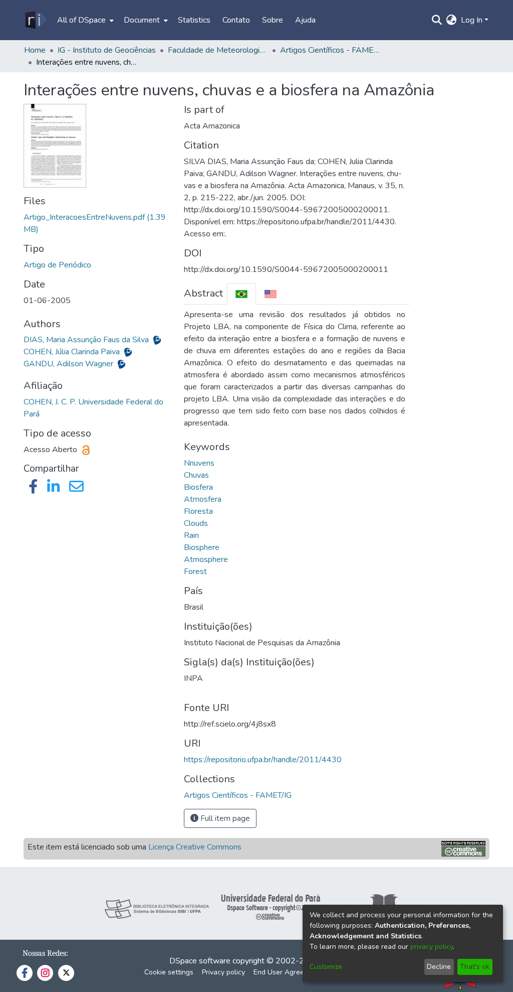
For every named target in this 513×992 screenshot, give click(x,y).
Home (35, 50)
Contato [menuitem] (236, 20)
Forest (195, 571)
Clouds (196, 523)
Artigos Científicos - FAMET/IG (330, 50)
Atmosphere (206, 559)
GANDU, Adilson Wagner (69, 363)
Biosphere (201, 547)
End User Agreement (286, 972)
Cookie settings (168, 972)
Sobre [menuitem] (272, 20)
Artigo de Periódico (57, 264)
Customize (326, 966)
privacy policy (431, 946)
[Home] (35, 20)
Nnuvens (199, 463)
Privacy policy (223, 972)
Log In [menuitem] (471, 20)
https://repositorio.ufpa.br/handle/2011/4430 (263, 759)
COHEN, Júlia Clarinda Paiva (73, 351)
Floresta (198, 511)
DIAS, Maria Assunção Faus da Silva (87, 339)
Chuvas (196, 475)
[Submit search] (437, 20)
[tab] (241, 294)
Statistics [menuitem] (194, 20)
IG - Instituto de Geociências (107, 50)
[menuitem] (84, 20)
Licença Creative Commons (194, 847)
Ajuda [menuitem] (305, 20)
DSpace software (199, 960)
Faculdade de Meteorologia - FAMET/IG (218, 50)
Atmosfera (202, 499)
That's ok (474, 966)
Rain (191, 535)
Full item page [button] (224, 818)
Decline (439, 966)
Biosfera (198, 487)
